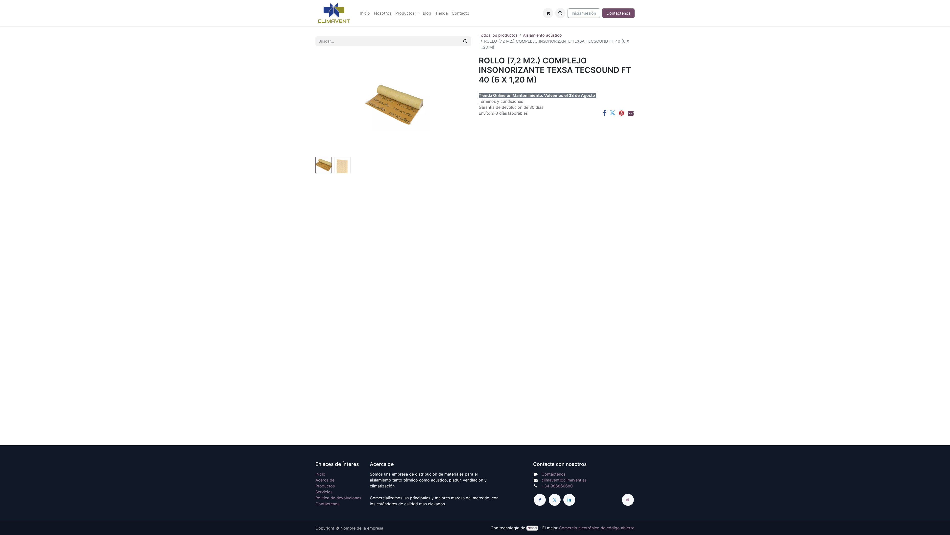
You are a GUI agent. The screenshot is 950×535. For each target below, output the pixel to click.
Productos (325, 485)
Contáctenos (618, 13)
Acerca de (324, 480)
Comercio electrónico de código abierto (597, 527)
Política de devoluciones (338, 497)
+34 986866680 (557, 485)
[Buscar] (465, 41)
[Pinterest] (621, 113)
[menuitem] (365, 13)
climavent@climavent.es (564, 480)
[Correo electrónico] (631, 113)
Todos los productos (498, 35)
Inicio (320, 474)
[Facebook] (604, 113)
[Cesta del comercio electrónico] (548, 13)
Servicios (323, 491)
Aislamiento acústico (542, 35)
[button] (560, 13)
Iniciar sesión (584, 13)
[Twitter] (613, 113)
